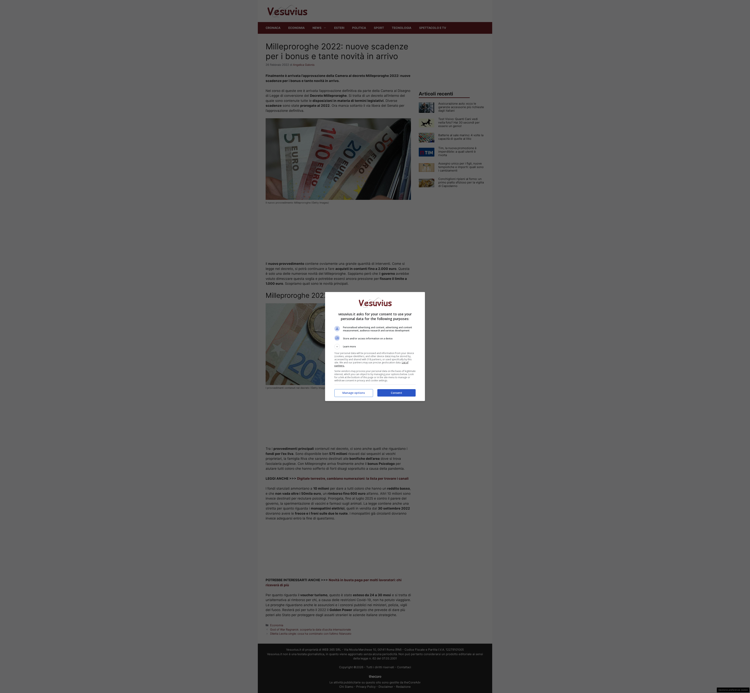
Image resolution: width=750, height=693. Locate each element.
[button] (375, 346)
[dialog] (375, 346)
